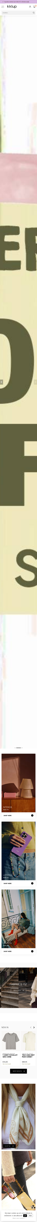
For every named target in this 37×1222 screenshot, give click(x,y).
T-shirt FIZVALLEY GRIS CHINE (10, 1056)
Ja (25, 1216)
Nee (30, 1216)
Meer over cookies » (19, 1218)
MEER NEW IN (17, 1071)
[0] (34, 7)
